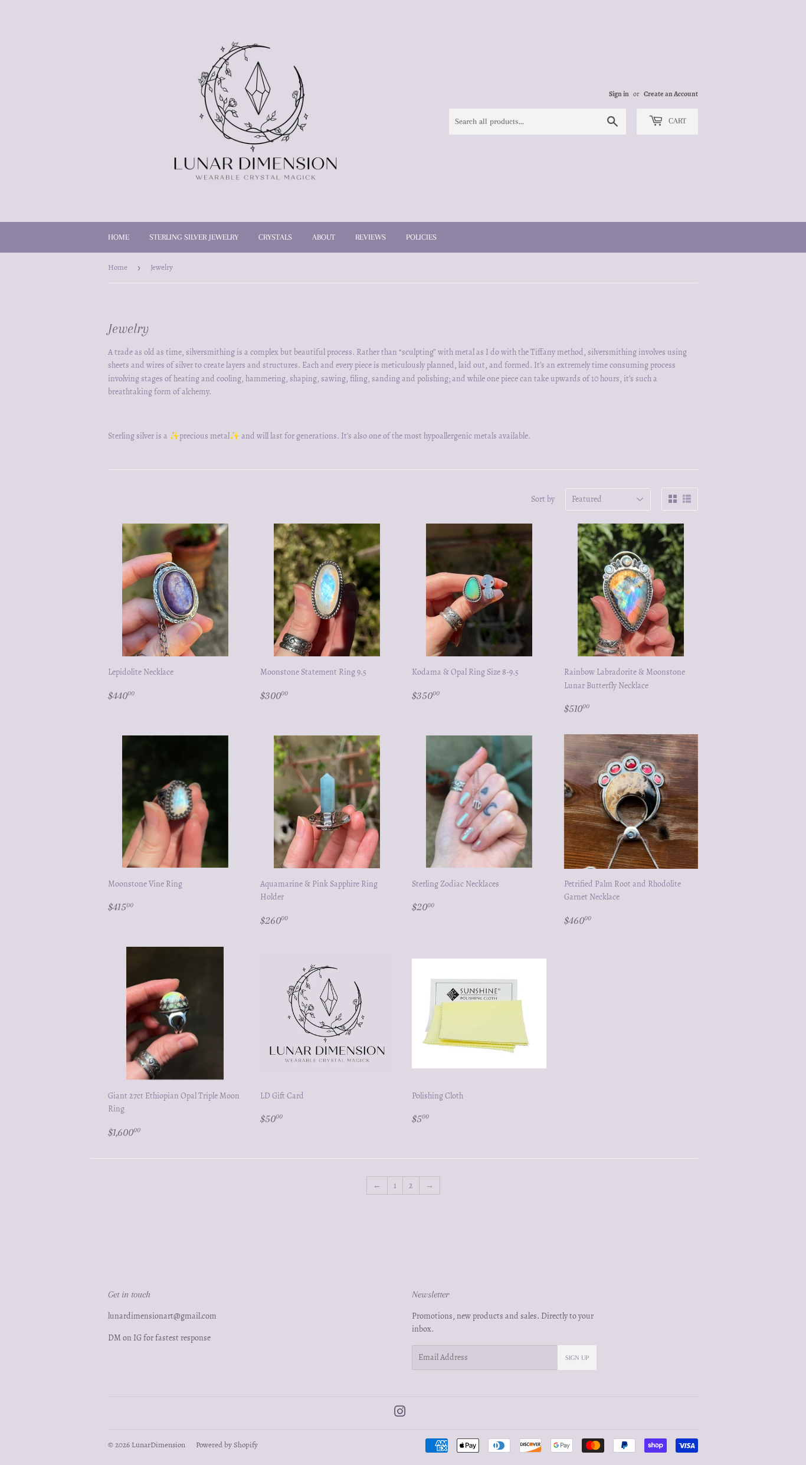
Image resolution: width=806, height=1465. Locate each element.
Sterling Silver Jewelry (193, 237)
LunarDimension (158, 1445)
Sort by (543, 499)
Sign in (619, 94)
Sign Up (577, 1358)
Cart (676, 120)
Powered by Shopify (227, 1445)
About (323, 237)
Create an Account (671, 94)
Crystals (275, 237)
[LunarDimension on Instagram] (400, 1413)
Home (118, 237)
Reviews (370, 237)
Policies (421, 237)
